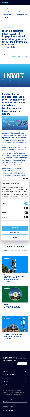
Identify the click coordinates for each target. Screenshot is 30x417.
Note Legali (5, 401)
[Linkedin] (9, 411)
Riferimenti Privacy (6, 403)
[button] (19, 56)
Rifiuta (15, 237)
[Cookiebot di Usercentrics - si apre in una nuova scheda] (22, 178)
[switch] (26, 208)
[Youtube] (12, 411)
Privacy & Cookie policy (7, 399)
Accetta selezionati (15, 232)
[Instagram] (4, 411)
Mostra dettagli (22, 223)
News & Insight (5, 8)
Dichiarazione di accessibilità (8, 406)
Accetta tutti (15, 227)
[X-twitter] (6, 411)
